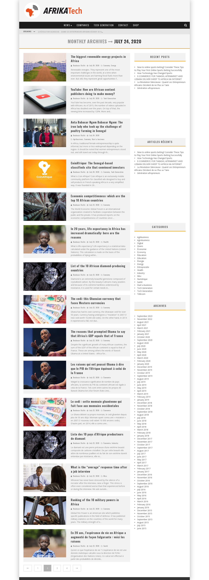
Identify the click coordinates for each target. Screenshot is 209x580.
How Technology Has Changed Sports (154, 73)
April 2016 (141, 498)
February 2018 (143, 432)
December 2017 (144, 438)
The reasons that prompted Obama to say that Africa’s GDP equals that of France (98, 333)
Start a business (98, 139)
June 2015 (141, 528)
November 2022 (144, 319)
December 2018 (144, 402)
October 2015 (143, 516)
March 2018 (142, 429)
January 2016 (143, 507)
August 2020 (143, 343)
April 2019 (141, 390)
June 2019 (141, 384)
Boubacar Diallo (79, 65)
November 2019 (144, 370)
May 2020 (141, 352)
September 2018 (144, 411)
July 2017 (141, 453)
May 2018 (141, 423)
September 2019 (144, 376)
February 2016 (143, 504)
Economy (107, 65)
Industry (115, 443)
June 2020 (141, 349)
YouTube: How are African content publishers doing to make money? (93, 91)
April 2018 (141, 426)
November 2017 (144, 441)
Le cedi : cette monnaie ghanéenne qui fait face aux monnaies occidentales (96, 403)
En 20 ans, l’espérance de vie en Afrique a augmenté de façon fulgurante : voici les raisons (98, 537)
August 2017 (143, 450)
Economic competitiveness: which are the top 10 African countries (98, 198)
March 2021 (142, 328)
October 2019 (143, 373)
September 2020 (144, 340)
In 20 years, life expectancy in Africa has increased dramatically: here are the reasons (98, 233)
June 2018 (141, 420)
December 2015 (144, 510)
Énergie (140, 261)
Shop (136, 25)
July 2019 (141, 381)
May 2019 (141, 387)
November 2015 (144, 513)
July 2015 (141, 525)
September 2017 (144, 447)
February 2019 (143, 396)
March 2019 (142, 393)
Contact (123, 25)
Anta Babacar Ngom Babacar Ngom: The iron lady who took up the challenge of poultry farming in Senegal (97, 126)
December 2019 (144, 367)
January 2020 (143, 364)
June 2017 (141, 456)
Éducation (141, 255)
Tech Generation (104, 25)
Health (106, 242)
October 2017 (143, 444)
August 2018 (143, 414)
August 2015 (143, 522)
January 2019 (143, 399)
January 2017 (143, 471)
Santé (106, 546)
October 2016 (143, 480)
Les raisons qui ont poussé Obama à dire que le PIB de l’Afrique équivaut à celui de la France (98, 368)
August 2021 (143, 322)
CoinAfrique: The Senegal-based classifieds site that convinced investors (98, 165)
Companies (83, 25)
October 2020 (143, 337)
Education (141, 258)
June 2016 (141, 492)
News (67, 25)
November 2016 (144, 477)
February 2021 (143, 331)
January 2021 (143, 334)
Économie (107, 377)
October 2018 (143, 408)
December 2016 (144, 474)
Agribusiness (78, 139)
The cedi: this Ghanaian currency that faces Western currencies (96, 300)
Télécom (141, 294)
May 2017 (141, 459)
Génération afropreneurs (148, 88)
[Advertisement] (160, 114)
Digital (140, 243)
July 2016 (141, 489)
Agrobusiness (143, 240)
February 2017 (143, 468)
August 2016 (143, 486)
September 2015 (144, 519)
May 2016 (141, 495)
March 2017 (142, 465)
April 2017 (141, 462)
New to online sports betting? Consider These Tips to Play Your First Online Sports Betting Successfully (82, 32)
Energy (113, 65)
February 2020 (143, 361)
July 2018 (141, 417)
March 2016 (142, 501)
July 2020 (141, 346)
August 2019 (143, 379)
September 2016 (144, 483)
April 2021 (141, 325)
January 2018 (143, 435)
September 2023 (144, 316)
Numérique (142, 279)
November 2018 (144, 405)
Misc (105, 476)
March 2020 (142, 358)
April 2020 (141, 355)
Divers (140, 246)
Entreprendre (143, 267)
